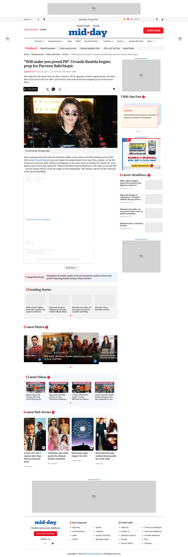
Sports (120, 41)
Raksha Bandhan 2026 (90, 48)
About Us (125, 527)
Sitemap (148, 543)
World (78, 41)
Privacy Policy (127, 543)
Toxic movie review (67, 48)
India (69, 41)
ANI (74, 71)
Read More (70, 268)
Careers (124, 539)
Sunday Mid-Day (136, 41)
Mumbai (38, 41)
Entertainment (54, 41)
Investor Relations (152, 535)
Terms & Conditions (153, 527)
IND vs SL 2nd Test (112, 48)
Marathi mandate (47, 48)
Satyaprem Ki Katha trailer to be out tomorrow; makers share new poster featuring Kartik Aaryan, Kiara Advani (79, 277)
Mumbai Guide (90, 41)
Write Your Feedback (45, 533)
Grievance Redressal (153, 531)
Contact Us (125, 531)
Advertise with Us (128, 535)
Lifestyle (107, 41)
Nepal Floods (128, 48)
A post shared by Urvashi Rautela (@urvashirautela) (59, 259)
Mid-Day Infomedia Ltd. (93, 554)
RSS (146, 539)
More (149, 41)
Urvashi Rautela (42, 160)
